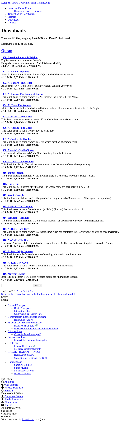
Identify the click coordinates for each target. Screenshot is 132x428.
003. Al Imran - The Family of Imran (23, 94)
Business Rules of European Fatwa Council (36, 328)
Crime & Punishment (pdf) (27, 334)
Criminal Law (15, 331)
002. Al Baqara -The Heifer (17, 82)
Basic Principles (22, 308)
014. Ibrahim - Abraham (16, 217)
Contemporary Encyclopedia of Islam (27, 316)
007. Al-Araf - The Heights (17, 139)
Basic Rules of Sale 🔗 (26, 325)
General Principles (17, 305)
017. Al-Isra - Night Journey (18, 251)
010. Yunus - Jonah (13, 172)
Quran (6, 51)
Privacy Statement (14, 387)
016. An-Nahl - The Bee (15, 240)
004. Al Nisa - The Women (17, 105)
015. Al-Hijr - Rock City (16, 229)
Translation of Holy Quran (21, 14)
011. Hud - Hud (11, 184)
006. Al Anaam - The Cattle (17, 127)
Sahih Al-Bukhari (23, 364)
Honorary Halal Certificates (28, 11)
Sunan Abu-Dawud (24, 370)
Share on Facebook (11, 294)
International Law (17, 337)
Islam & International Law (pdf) (30, 340)
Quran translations (14, 396)
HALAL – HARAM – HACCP (24, 351)
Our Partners (11, 384)
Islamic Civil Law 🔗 (25, 346)
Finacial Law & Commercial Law (25, 322)
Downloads (13, 19)
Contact (12, 22)
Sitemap (9, 390)
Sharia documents (14, 399)
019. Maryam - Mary (14, 274)
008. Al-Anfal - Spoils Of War (18, 150)
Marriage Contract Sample (27, 349)
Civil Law (13, 343)
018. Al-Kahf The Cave (15, 262)
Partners (12, 16)
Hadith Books (15, 362)
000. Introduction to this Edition (20, 57)
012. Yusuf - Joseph (13, 195)
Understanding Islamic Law (28, 314)
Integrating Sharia (23, 311)
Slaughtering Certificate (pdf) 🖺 (30, 358)
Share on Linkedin (30, 294)
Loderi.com (28, 419)
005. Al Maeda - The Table (17, 116)
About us (9, 381)
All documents (11, 402)
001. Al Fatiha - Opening (16, 71)
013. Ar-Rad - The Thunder (18, 206)
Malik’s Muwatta (22, 373)
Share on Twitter (48, 294)
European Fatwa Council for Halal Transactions (25, 2)
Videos (8, 405)
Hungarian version (23, 319)
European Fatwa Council (20, 8)
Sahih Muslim (21, 367)
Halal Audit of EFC (24, 354)
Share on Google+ (66, 294)
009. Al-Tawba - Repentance (18, 161)
